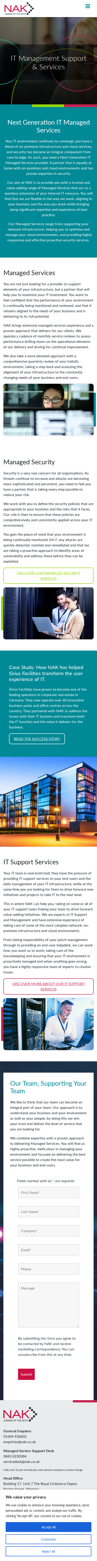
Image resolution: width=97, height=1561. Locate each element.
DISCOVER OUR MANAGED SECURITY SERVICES (48, 575)
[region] (48, 1525)
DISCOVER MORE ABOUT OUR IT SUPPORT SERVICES (48, 986)
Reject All (48, 1551)
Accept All (48, 1527)
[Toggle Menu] (88, 6)
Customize (48, 1539)
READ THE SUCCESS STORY (37, 738)
